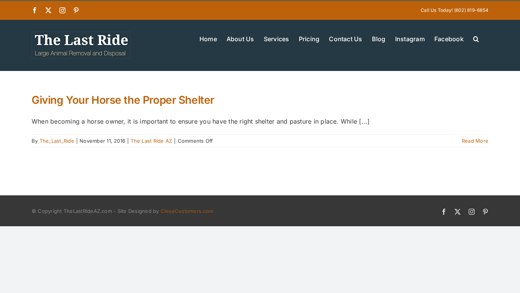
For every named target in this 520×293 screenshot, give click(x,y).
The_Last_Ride (57, 141)
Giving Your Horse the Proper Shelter (123, 99)
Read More (475, 141)
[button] (476, 38)
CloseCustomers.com (187, 211)
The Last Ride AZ (151, 141)
